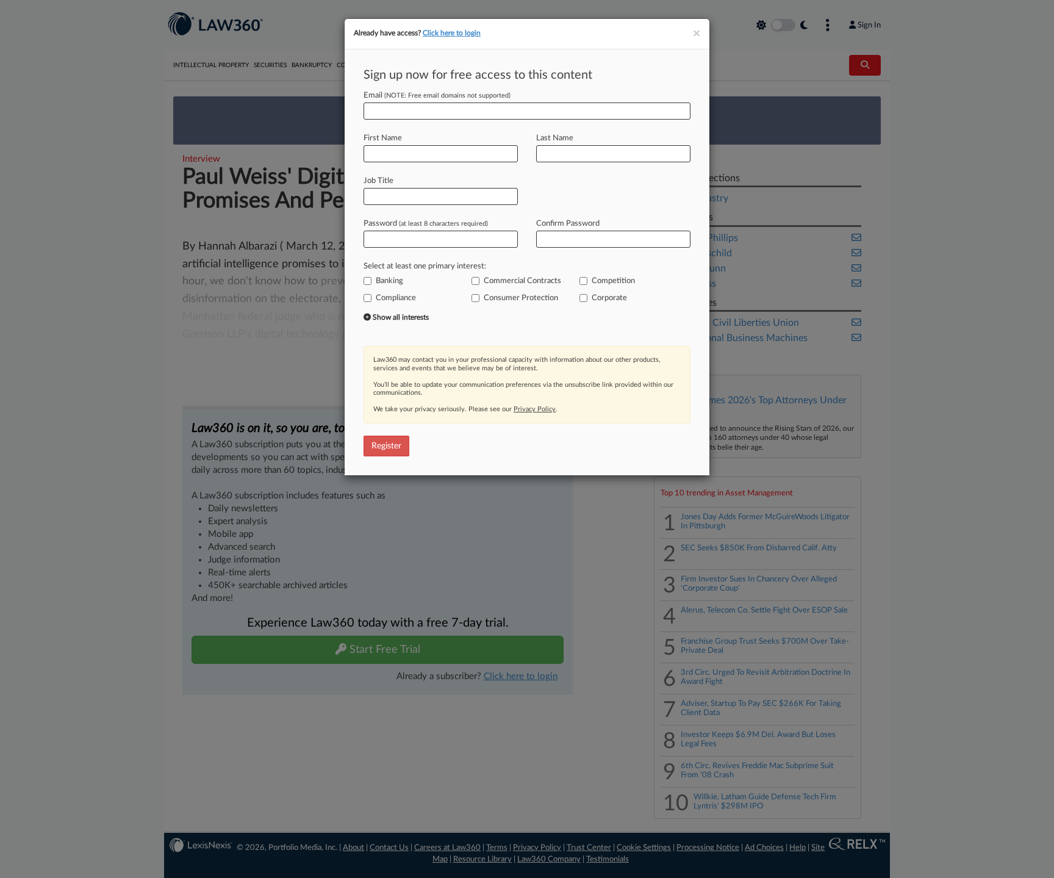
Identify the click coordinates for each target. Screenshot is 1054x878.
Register (386, 446)
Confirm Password (568, 224)
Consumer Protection (521, 298)
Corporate (609, 298)
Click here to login (452, 33)
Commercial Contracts (522, 281)
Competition (613, 281)
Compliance (396, 298)
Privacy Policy (535, 409)
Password (426, 224)
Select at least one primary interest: (425, 266)
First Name (383, 138)
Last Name (554, 138)
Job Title (378, 181)
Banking (389, 281)
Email (437, 95)
